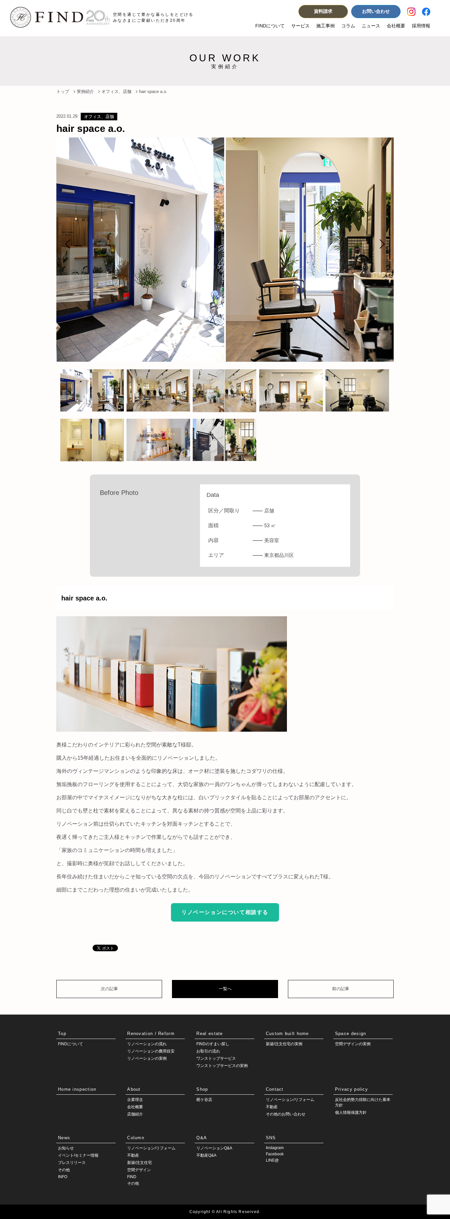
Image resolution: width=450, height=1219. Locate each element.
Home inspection (77, 1089)
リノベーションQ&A (214, 1148)
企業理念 (135, 1099)
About (134, 1089)
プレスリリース (72, 1162)
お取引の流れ (208, 1051)
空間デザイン (139, 1170)
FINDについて (270, 25)
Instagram (275, 1147)
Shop (202, 1089)
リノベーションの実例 (147, 1058)
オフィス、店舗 (99, 116)
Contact (275, 1089)
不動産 (272, 1107)
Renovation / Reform (151, 1033)
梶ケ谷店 (204, 1099)
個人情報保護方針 (351, 1112)
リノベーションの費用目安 (151, 1051)
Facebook (275, 1154)
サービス (300, 25)
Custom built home (287, 1033)
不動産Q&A (206, 1155)
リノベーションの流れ (147, 1044)
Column (135, 1137)
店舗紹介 (135, 1114)
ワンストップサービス (216, 1058)
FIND (131, 1176)
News (64, 1137)
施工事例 (325, 25)
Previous (69, 244)
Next (380, 244)
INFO (62, 1176)
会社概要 (396, 25)
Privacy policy (351, 1089)
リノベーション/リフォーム (290, 1099)
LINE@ (272, 1160)
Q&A (201, 1137)
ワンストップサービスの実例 (222, 1065)
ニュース (371, 25)
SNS (271, 1137)
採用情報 (421, 25)
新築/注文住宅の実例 (284, 1044)
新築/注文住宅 (139, 1162)
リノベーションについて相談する (225, 912)
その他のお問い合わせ (285, 1114)
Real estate (209, 1033)
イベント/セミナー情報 (78, 1155)
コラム (348, 25)
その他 (64, 1170)
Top (62, 1033)
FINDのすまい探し (212, 1044)
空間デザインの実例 (353, 1044)
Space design (350, 1033)
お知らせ (66, 1148)
